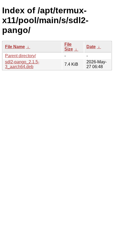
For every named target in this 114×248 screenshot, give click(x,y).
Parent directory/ (20, 55)
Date (91, 46)
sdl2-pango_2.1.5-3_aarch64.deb (22, 64)
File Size (68, 46)
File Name (15, 46)
